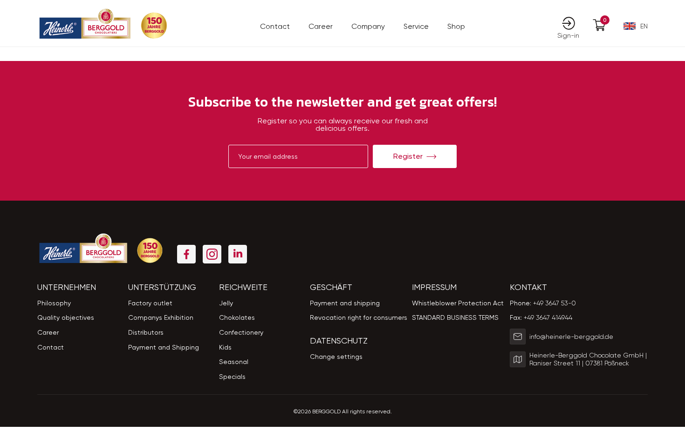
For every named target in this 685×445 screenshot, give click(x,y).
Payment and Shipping (163, 347)
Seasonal (233, 361)
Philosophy (54, 303)
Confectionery (241, 332)
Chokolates (237, 317)
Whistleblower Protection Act (458, 303)
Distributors (146, 332)
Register (408, 156)
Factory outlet (150, 303)
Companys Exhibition (160, 317)
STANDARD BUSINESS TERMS (455, 317)
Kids (225, 347)
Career (320, 26)
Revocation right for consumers (358, 317)
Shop (456, 26)
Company (368, 26)
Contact (275, 26)
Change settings (336, 356)
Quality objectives (65, 317)
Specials (232, 376)
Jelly (226, 303)
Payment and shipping (345, 303)
